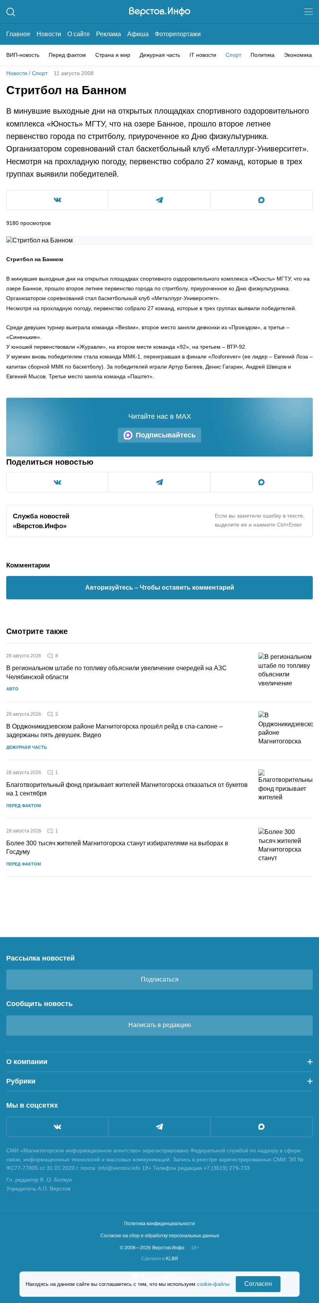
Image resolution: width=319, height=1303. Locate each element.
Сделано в (159, 1258)
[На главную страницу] (159, 11)
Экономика (298, 55)
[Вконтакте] (57, 1126)
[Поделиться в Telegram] (159, 200)
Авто (12, 689)
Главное (18, 34)
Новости (49, 34)
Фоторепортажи (178, 34)
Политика (263, 55)
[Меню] (308, 12)
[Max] (261, 1126)
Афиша (138, 34)
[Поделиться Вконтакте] (57, 200)
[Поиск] (10, 11)
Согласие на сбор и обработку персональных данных (159, 1235)
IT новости (202, 55)
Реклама (108, 34)
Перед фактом (67, 55)
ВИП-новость (22, 55)
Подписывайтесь (166, 435)
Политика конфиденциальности (159, 1223)
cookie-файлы (213, 1284)
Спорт (233, 55)
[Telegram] (159, 1126)
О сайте (78, 34)
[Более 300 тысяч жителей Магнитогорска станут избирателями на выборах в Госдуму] (285, 847)
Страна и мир (112, 55)
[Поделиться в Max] (261, 200)
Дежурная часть (160, 55)
